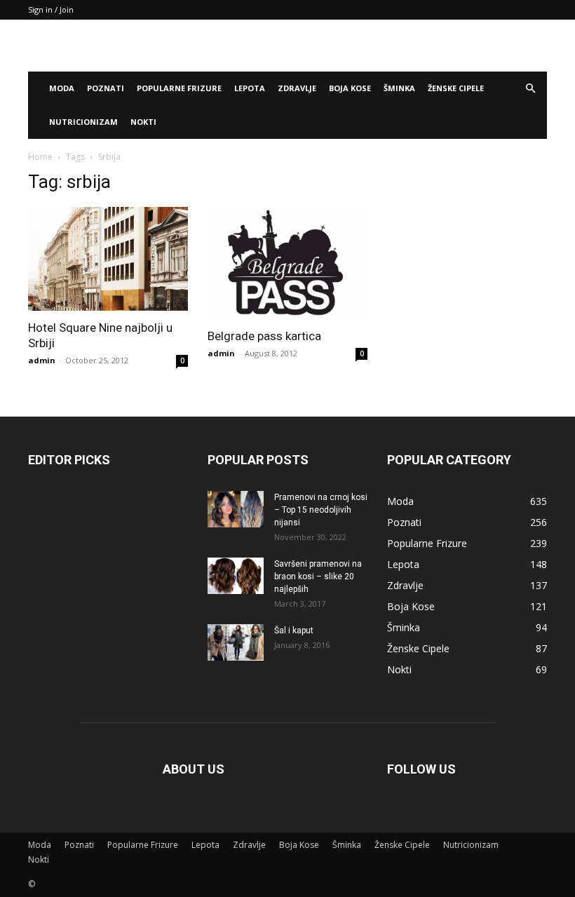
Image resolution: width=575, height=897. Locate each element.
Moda (61, 88)
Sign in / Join (51, 9)
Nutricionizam (83, 121)
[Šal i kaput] (236, 642)
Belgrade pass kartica (264, 336)
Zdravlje (297, 88)
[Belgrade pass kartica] (287, 263)
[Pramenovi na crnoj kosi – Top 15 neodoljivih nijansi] (236, 509)
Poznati (105, 88)
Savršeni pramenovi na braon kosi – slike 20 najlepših (318, 576)
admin (41, 360)
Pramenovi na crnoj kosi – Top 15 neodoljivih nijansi (320, 509)
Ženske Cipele (456, 88)
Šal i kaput (293, 630)
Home (40, 157)
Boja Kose (350, 88)
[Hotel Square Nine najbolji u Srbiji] (108, 259)
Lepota (249, 88)
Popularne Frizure (179, 88)
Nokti (143, 121)
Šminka (399, 88)
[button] (530, 88)
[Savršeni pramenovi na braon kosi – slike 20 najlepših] (236, 576)
